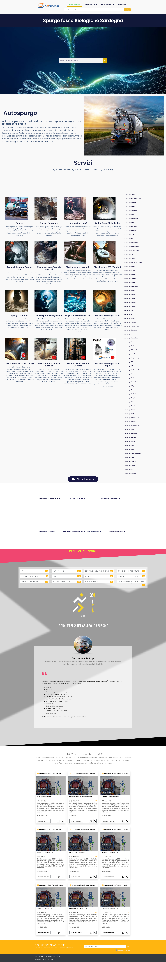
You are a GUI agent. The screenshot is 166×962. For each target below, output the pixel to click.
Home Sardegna (74, 4)
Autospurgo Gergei (129, 398)
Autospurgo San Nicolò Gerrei (132, 453)
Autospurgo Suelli (129, 413)
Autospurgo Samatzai (130, 374)
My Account (122, 4)
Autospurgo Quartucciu (130, 226)
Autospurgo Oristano (46, 531)
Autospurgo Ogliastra (116, 531)
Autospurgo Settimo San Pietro (133, 262)
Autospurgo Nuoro (76, 499)
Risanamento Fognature (107, 315)
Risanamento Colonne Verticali (78, 364)
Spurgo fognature (49, 223)
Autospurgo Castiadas (130, 378)
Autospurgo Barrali (129, 409)
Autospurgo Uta (128, 238)
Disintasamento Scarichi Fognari (49, 268)
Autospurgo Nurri (129, 346)
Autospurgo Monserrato (131, 218)
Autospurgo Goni (128, 469)
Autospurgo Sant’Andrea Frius (132, 370)
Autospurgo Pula (128, 254)
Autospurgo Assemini (130, 206)
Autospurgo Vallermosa (130, 362)
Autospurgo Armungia (130, 473)
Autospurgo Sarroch (129, 266)
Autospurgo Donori (129, 354)
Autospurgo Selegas (129, 386)
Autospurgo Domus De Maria (132, 382)
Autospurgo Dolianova (130, 230)
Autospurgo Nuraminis (130, 330)
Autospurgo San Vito (130, 302)
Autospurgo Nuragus (130, 437)
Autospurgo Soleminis (130, 366)
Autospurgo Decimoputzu (131, 286)
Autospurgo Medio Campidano (72, 531)
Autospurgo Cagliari (129, 194)
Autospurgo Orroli (129, 334)
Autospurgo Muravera (130, 270)
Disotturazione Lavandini (78, 267)
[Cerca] (127, 9)
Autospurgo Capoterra (130, 210)
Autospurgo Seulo (129, 445)
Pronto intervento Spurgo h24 (19, 268)
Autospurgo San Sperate (131, 242)
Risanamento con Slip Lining (19, 363)
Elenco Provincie (106, 4)
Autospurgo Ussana (129, 290)
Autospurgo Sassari (92, 531)
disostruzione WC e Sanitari (107, 267)
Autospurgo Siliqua (129, 294)
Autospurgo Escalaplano (131, 338)
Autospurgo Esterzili (130, 461)
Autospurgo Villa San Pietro (132, 350)
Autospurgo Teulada (129, 306)
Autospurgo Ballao (129, 449)
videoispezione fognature (49, 315)
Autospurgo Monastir (130, 282)
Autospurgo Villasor (129, 258)
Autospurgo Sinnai (129, 222)
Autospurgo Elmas (129, 234)
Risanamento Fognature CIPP (107, 364)
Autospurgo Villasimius (130, 298)
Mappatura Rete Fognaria (78, 315)
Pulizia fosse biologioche (107, 223)
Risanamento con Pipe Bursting (49, 364)
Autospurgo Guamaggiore (131, 425)
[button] (83, 479)
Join (128, 946)
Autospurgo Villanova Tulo (131, 417)
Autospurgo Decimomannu (131, 246)
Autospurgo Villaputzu (130, 278)
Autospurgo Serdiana (130, 322)
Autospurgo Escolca (129, 465)
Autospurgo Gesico (129, 441)
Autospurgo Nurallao (130, 390)
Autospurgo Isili (128, 314)
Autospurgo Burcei (129, 310)
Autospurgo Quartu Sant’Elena (132, 198)
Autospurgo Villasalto (130, 421)
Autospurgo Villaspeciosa (131, 326)
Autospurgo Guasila (129, 318)
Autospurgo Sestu (129, 214)
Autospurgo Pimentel (130, 406)
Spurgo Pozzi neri (78, 223)
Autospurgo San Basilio (130, 394)
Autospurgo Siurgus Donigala (132, 358)
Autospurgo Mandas (129, 342)
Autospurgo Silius (129, 402)
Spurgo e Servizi (89, 4)
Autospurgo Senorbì (129, 274)
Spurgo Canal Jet (19, 315)
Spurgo (19, 223)
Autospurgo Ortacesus (130, 433)
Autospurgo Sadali (129, 429)
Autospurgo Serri (129, 457)
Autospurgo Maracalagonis (131, 250)
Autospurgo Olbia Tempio (109, 499)
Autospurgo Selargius (130, 202)
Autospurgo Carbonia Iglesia (48, 499)
